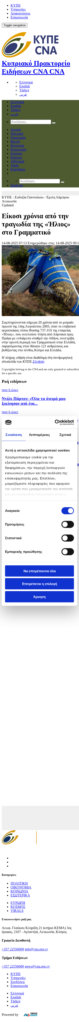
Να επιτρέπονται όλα (39, 571)
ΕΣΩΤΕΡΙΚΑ (20, 895)
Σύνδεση (38, 361)
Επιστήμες (18, 169)
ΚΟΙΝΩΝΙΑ (19, 891)
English (24, 86)
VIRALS (17, 911)
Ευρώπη (16, 153)
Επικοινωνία (19, 17)
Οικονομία (18, 137)
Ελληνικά (26, 82)
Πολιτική (17, 133)
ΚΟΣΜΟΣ (18, 907)
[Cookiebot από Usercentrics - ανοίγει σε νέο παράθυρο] (56, 422)
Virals (15, 165)
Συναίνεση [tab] (13, 434)
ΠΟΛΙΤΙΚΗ (19, 883)
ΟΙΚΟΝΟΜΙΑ (21, 887)
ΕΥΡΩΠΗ (18, 903)
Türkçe (24, 90)
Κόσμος (16, 157)
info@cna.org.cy (36, 949)
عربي (23, 94)
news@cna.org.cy (37, 966)
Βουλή (15, 141)
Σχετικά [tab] (65, 434)
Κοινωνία (17, 145)
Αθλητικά (17, 161)
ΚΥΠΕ (16, 5)
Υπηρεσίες (18, 9)
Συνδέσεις (18, 982)
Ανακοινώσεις (20, 13)
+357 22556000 (13, 966)
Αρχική (16, 129)
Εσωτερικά (18, 149)
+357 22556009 (13, 949)
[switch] (67, 524)
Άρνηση (39, 596)
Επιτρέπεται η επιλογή (39, 584)
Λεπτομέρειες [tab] (39, 434)
